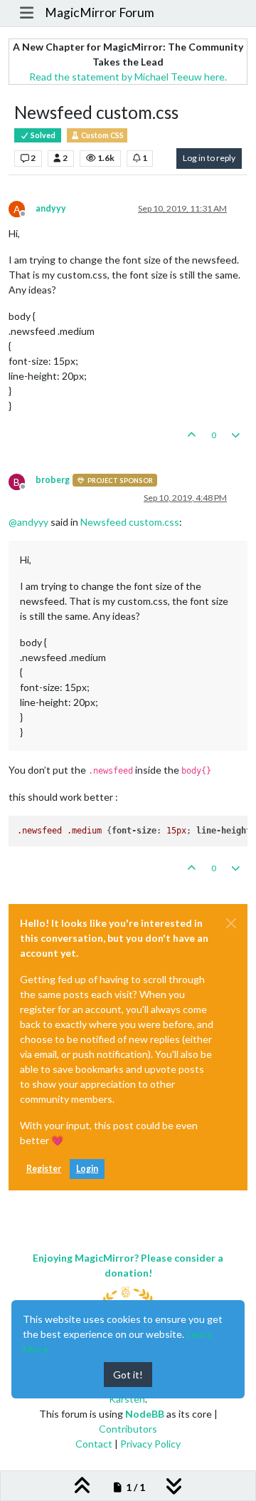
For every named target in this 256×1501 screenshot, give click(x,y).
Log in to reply (209, 157)
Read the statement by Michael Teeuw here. (128, 77)
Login (87, 1168)
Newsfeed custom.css (129, 522)
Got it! (128, 1374)
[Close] (231, 923)
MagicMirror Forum (99, 12)
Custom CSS (102, 135)
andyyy (51, 208)
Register (43, 1168)
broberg (53, 479)
